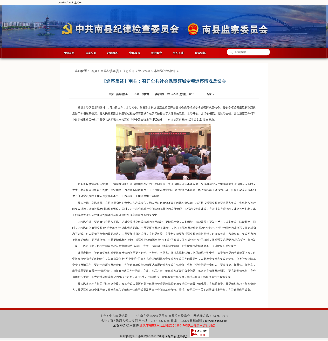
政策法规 (200, 53)
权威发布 (112, 53)
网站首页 (69, 53)
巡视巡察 (144, 71)
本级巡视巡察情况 (166, 71)
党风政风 (134, 53)
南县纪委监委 (110, 71)
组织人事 (178, 53)
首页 (94, 71)
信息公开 (90, 53)
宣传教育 (156, 53)
